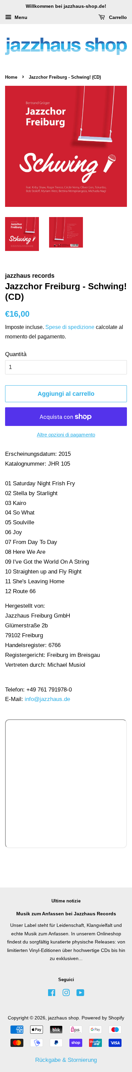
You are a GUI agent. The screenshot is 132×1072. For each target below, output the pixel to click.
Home (11, 77)
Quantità (15, 354)
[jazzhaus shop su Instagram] (66, 994)
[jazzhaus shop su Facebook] (52, 994)
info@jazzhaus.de (47, 699)
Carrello (117, 17)
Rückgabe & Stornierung (66, 1060)
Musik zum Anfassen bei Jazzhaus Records (66, 913)
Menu (20, 17)
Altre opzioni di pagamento (66, 434)
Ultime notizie (66, 900)
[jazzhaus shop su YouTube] (80, 994)
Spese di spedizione (69, 327)
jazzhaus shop (63, 1017)
